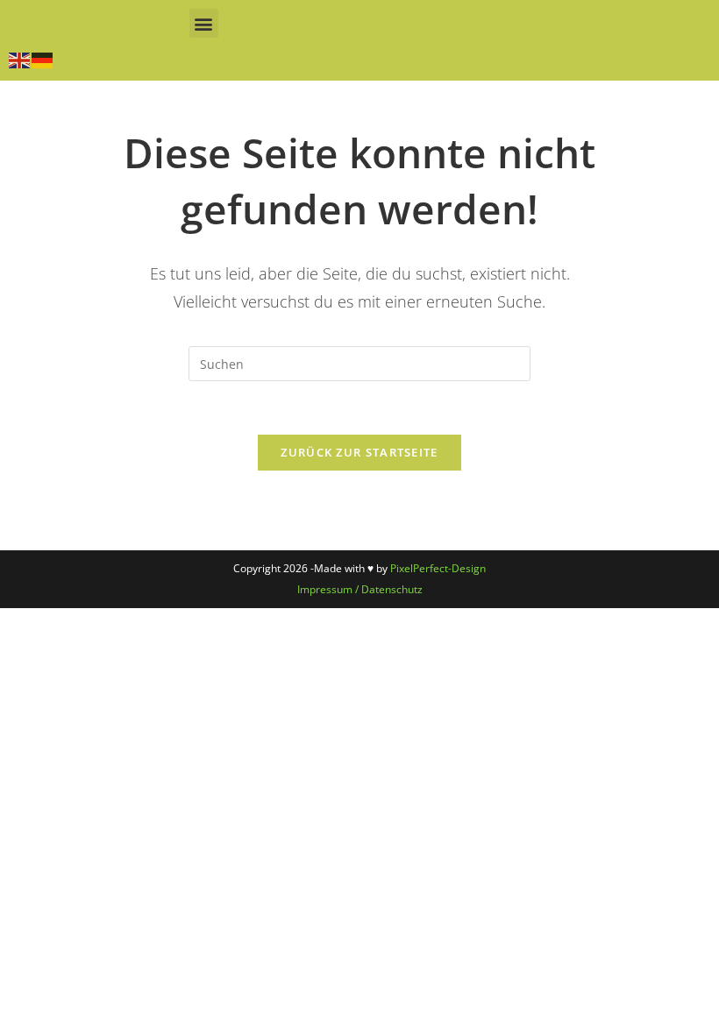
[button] (203, 23)
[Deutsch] (43, 58)
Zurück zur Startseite (359, 452)
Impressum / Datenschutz (360, 589)
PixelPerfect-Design (438, 568)
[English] (20, 58)
